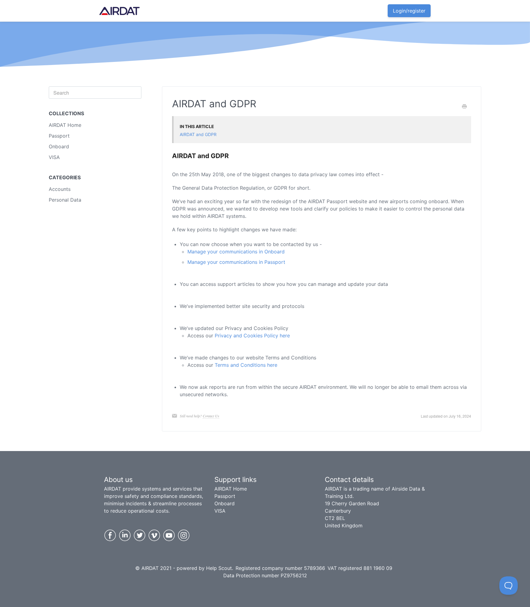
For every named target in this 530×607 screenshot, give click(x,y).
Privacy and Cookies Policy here (252, 335)
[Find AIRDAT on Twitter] (139, 535)
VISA (54, 157)
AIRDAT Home (65, 125)
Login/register (409, 11)
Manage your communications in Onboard (236, 251)
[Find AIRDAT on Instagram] (184, 535)
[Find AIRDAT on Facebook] (110, 535)
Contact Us (211, 415)
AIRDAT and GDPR (198, 134)
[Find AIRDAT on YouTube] (169, 535)
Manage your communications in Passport (236, 262)
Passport (59, 136)
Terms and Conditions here (246, 365)
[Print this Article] (464, 106)
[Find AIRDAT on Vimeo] (154, 535)
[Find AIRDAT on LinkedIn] (125, 535)
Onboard (59, 146)
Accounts (60, 189)
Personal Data (65, 200)
